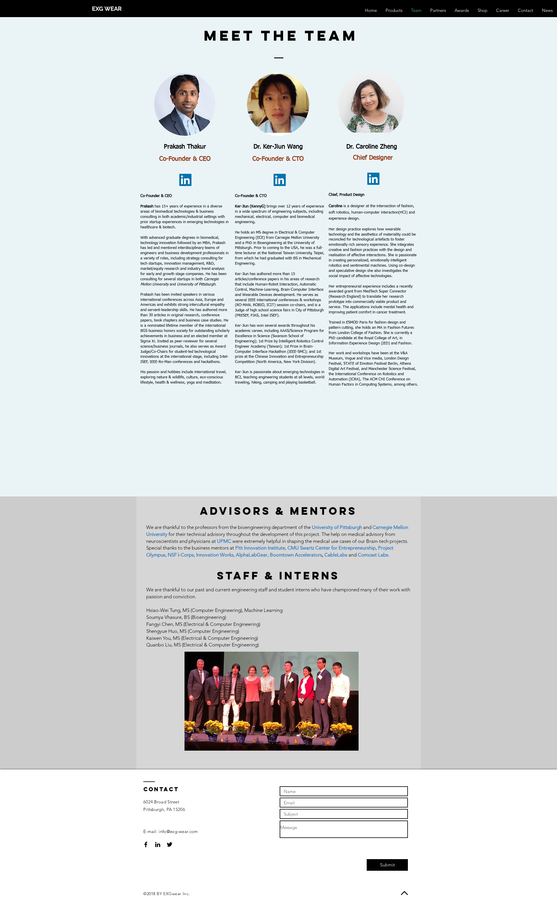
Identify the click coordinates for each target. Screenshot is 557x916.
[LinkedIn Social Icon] (185, 180)
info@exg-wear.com (178, 831)
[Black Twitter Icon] (169, 844)
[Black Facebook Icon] (145, 844)
